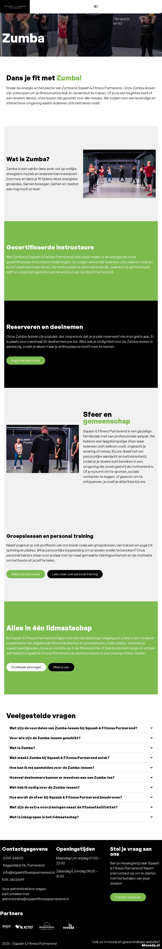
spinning (12, 550)
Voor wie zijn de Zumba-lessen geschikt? (45, 738)
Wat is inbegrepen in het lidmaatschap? (44, 817)
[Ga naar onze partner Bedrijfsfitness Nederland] (6, 926)
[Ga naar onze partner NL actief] (24, 926)
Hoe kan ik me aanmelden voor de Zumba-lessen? (51, 768)
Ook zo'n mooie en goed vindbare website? (126, 943)
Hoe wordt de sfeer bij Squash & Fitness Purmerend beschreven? (65, 797)
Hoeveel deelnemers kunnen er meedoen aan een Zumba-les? (62, 777)
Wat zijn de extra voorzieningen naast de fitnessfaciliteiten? (63, 807)
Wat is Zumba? (22, 748)
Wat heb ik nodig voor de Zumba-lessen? (44, 787)
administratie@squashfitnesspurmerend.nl (35, 899)
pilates (30, 550)
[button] (95, 7)
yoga (143, 545)
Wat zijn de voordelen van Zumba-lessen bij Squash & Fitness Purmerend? (73, 728)
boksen (128, 545)
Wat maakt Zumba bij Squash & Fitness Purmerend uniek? (59, 758)
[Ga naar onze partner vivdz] (69, 926)
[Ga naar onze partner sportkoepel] (47, 926)
